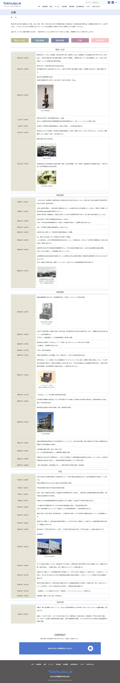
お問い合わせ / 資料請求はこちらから (60, 648)
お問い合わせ (96, 6)
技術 (51, 6)
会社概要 (58, 664)
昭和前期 (40, 40)
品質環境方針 (80, 6)
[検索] (109, 2)
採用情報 (71, 6)
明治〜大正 (19, 40)
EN (116, 2)
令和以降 (100, 40)
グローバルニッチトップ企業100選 (93, 607)
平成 (80, 40)
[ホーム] (11, 15)
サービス (57, 6)
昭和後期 (60, 40)
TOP (39, 6)
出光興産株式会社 (43, 279)
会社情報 (64, 6)
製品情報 (45, 6)
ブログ (88, 6)
